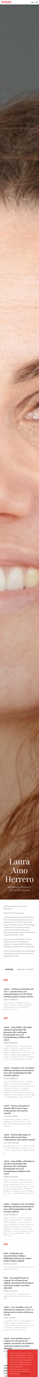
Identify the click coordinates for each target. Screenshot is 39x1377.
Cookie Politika (25, 1374)
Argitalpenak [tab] (9, 969)
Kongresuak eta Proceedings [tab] (25, 969)
